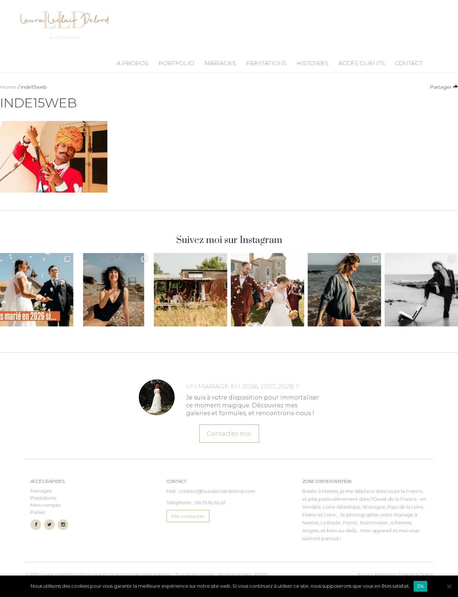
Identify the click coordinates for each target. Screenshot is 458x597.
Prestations (266, 63)
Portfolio (176, 63)
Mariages (220, 63)
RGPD (261, 574)
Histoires (312, 63)
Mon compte (45, 505)
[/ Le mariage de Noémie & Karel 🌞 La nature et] (190, 289)
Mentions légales (235, 574)
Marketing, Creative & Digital (395, 574)
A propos (132, 63)
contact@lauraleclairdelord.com (217, 491)
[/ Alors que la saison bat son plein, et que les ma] (36, 289)
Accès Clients (361, 63)
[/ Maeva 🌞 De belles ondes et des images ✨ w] (113, 289)
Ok (420, 586)
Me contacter (188, 516)
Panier (37, 512)
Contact (409, 63)
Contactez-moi (229, 433)
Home (8, 87)
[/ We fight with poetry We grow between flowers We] (421, 289)
